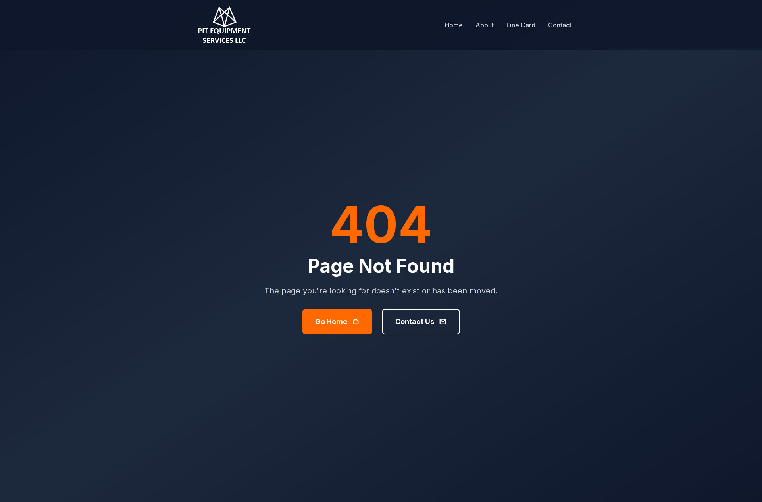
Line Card (520, 25)
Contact (560, 25)
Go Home (331, 321)
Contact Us (414, 321)
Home (454, 25)
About (484, 25)
